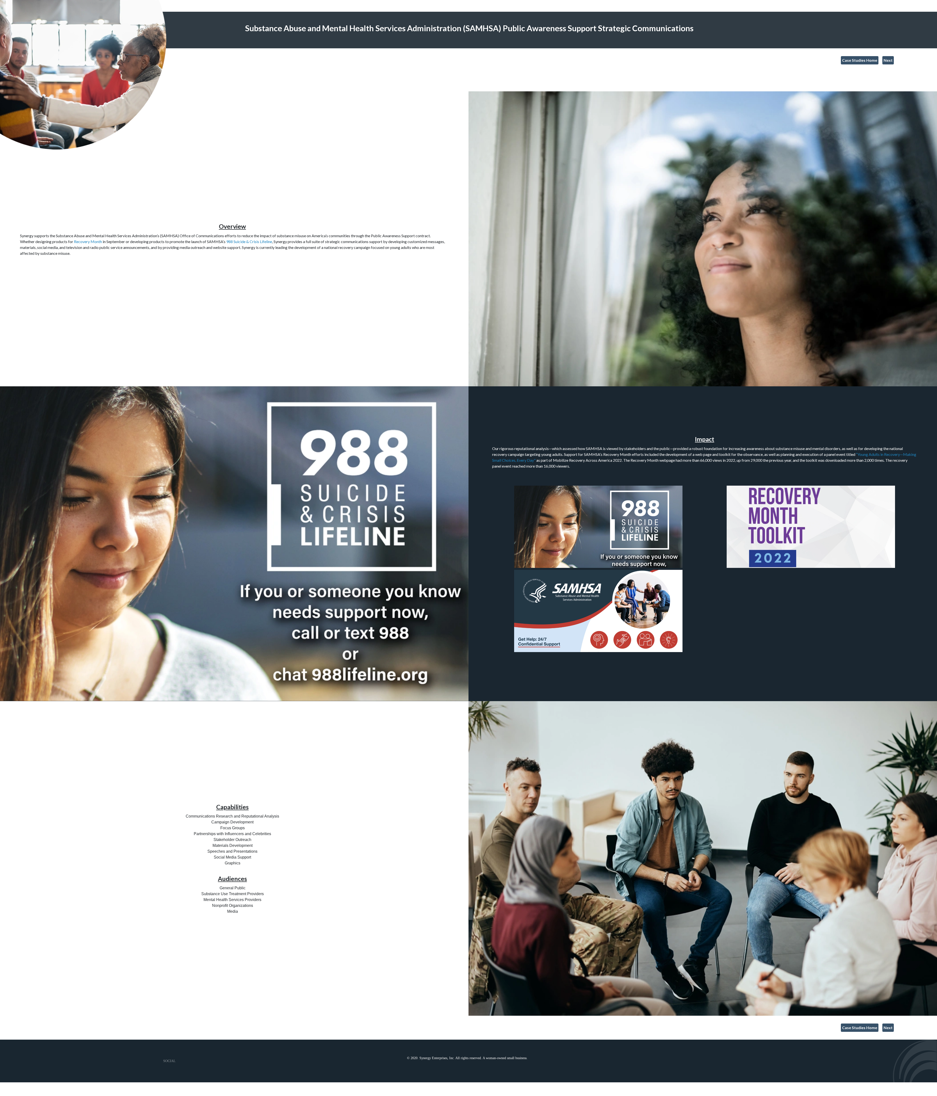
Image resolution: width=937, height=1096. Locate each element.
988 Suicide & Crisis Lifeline (249, 241)
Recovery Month (88, 241)
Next (888, 60)
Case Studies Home (859, 60)
